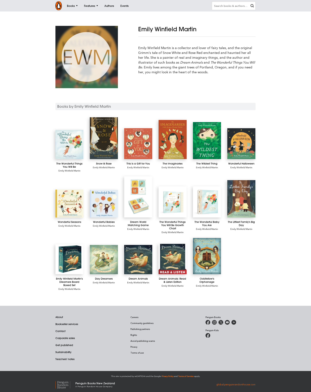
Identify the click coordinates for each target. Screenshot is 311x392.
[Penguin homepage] (58, 5)
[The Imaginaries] (172, 139)
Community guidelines (142, 323)
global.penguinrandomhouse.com (235, 384)
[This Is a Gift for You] (138, 143)
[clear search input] (252, 6)
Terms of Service (186, 376)
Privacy (133, 346)
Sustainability (63, 352)
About (59, 317)
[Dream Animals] (138, 259)
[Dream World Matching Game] (138, 196)
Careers (134, 317)
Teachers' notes (65, 359)
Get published (64, 345)
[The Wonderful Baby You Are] (207, 201)
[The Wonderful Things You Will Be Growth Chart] (172, 201)
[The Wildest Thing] (207, 140)
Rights (133, 335)
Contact (60, 331)
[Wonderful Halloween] (241, 143)
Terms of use (137, 352)
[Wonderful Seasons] (69, 203)
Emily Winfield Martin (69, 170)
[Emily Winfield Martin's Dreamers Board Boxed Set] (69, 259)
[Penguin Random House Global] (65, 384)
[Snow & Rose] (104, 138)
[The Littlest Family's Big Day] (241, 199)
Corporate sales (65, 338)
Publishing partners (140, 329)
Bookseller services (66, 324)
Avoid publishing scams (142, 340)
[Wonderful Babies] (104, 204)
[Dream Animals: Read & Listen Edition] (172, 259)
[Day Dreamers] (104, 259)
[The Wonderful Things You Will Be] (69, 144)
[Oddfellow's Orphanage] (207, 256)
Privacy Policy (167, 376)
